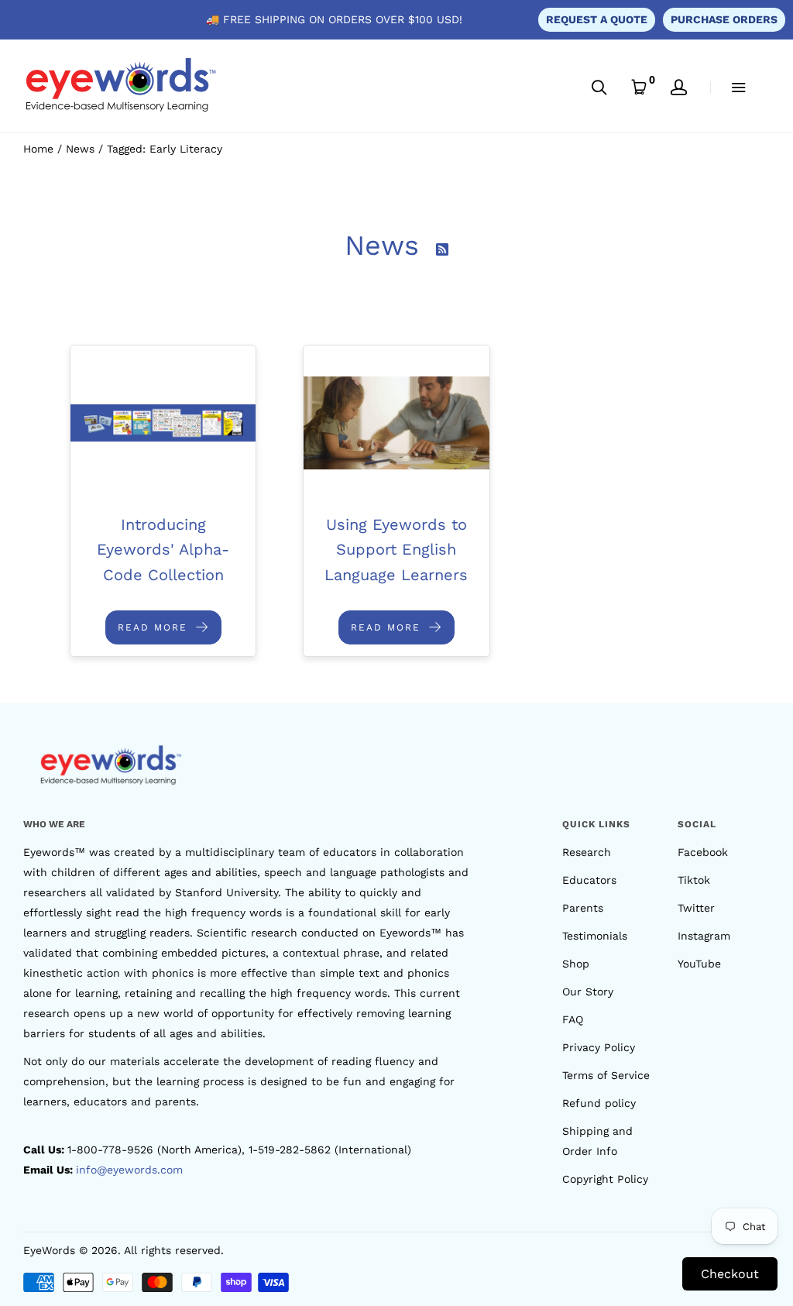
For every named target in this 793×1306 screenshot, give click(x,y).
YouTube (699, 963)
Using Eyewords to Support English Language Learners (396, 549)
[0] (638, 87)
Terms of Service (606, 1075)
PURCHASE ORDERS (724, 19)
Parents (582, 908)
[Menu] (728, 87)
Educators (589, 880)
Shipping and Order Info (597, 1141)
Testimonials (594, 936)
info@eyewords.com (129, 1169)
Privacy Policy (598, 1047)
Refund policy (599, 1103)
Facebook (703, 852)
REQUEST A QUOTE (596, 19)
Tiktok (694, 880)
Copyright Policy (605, 1179)
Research (586, 852)
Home (38, 149)
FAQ (572, 1019)
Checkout (730, 1273)
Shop (575, 963)
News (80, 149)
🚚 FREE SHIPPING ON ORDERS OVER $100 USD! (334, 19)
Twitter (696, 908)
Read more (155, 627)
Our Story (587, 991)
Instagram (704, 936)
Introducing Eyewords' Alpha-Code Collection (163, 549)
